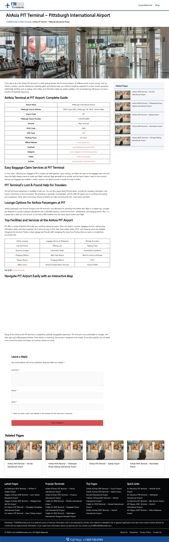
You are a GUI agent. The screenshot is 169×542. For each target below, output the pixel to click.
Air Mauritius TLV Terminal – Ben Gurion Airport (145, 501)
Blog (157, 5)
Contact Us (157, 532)
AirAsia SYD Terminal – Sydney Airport (145, 115)
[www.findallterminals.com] (15, 5)
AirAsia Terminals (25, 22)
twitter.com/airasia (83, 156)
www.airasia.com (83, 142)
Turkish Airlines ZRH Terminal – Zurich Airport (104, 488)
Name (14, 390)
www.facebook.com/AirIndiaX (84, 147)
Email (14, 402)
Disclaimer (134, 532)
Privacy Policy (145, 532)
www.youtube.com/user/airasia (83, 161)
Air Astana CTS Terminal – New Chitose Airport (23, 513)
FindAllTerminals (12, 22)
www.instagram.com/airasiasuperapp (83, 152)
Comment (15, 370)
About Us (123, 532)
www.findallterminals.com (21, 532)
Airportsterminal (145, 5)
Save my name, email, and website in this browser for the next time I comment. (43, 413)
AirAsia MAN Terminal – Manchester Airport (147, 126)
